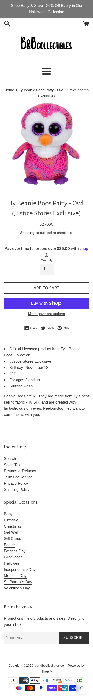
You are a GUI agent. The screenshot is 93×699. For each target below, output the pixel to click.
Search (10, 458)
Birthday (11, 520)
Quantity (46, 260)
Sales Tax (12, 464)
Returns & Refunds (20, 471)
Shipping (27, 233)
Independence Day (20, 569)
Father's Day (15, 551)
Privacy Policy (16, 483)
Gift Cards (12, 538)
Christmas (12, 526)
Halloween (12, 563)
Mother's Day (15, 575)
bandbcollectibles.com (50, 665)
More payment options (46, 314)
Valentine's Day (17, 588)
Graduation (13, 557)
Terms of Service (18, 477)
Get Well (11, 532)
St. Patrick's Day (18, 582)
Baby (8, 514)
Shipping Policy (17, 489)
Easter (9, 545)
